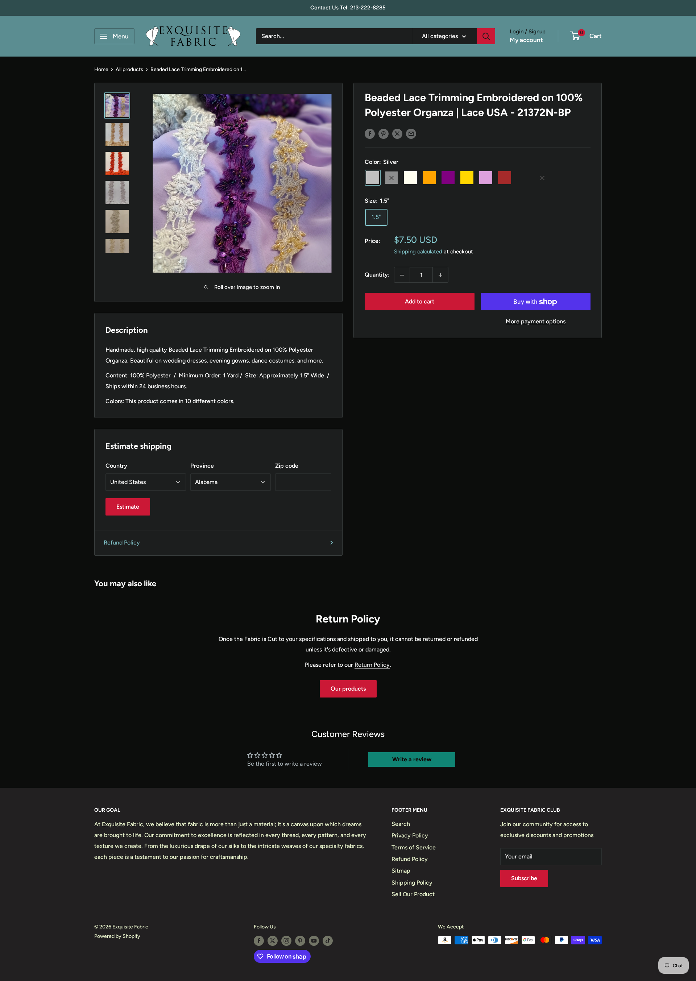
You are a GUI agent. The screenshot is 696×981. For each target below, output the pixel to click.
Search (401, 823)
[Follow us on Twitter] (273, 941)
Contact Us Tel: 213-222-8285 (348, 7)
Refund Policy (122, 542)
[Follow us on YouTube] (314, 941)
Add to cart (419, 301)
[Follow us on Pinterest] (300, 941)
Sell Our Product (413, 894)
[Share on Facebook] (370, 133)
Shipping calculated (418, 252)
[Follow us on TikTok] (328, 941)
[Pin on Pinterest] (383, 133)
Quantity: (377, 275)
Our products (348, 688)
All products (129, 69)
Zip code (286, 465)
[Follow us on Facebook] (259, 941)
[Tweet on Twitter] (397, 133)
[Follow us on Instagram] (286, 941)
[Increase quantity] (440, 275)
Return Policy (372, 664)
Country (116, 465)
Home (101, 69)
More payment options (536, 321)
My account (526, 40)
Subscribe (524, 878)
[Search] (486, 36)
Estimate (127, 506)
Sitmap (401, 870)
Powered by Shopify (117, 936)
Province (202, 465)
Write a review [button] (411, 759)
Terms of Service (414, 847)
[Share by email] (411, 133)
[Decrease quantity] (402, 275)
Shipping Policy (412, 882)
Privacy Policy (410, 835)
